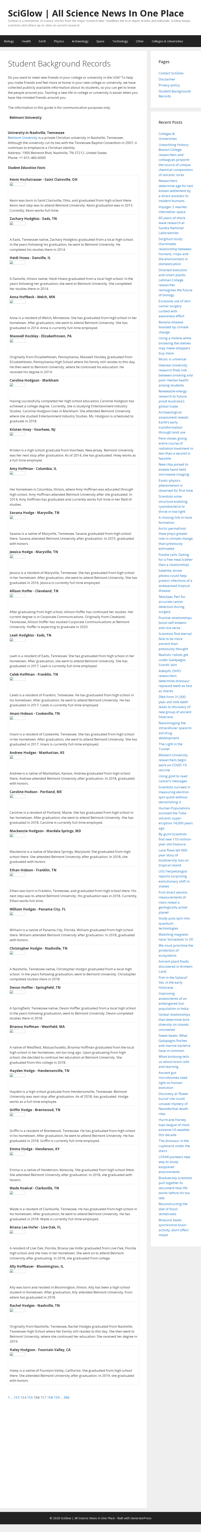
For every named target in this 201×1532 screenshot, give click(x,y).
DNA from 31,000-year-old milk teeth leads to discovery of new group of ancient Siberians (175, 707)
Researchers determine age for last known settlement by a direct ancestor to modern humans (176, 190)
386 (66, 1397)
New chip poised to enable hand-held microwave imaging (174, 469)
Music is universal (172, 359)
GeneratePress (141, 1518)
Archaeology (80, 41)
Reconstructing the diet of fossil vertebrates (173, 1209)
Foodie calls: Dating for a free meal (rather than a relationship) (176, 559)
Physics (59, 41)
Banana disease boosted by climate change (173, 327)
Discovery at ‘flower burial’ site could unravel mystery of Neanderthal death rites (173, 1103)
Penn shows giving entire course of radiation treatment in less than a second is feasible (176, 448)
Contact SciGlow (171, 73)
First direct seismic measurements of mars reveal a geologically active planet (173, 902)
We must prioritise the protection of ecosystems (176, 950)
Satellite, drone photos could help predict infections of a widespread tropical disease (175, 580)
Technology (120, 41)
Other (140, 41)
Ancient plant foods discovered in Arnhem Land (175, 966)
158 (50, 1397)
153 (17, 1397)
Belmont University (22, 137)
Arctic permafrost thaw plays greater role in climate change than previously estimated (176, 538)
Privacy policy (169, 85)
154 (23, 1397)
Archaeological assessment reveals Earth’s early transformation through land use (173, 422)
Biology (9, 41)
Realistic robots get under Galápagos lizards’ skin (173, 659)
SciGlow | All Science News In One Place (96, 13)
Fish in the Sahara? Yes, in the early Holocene (173, 982)
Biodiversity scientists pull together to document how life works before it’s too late (175, 1188)
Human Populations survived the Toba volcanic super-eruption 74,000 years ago (176, 818)
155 (30, 1397)
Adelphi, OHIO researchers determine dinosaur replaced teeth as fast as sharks (175, 681)
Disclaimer (167, 79)
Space (100, 41)
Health (26, 41)
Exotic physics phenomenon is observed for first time (176, 485)
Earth (42, 41)
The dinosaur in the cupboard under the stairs (174, 1145)
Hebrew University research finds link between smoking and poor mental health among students (176, 375)
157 (43, 1397)
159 (57, 1397)
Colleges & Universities (167, 41)
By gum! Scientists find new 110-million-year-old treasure (175, 839)
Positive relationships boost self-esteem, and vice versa (175, 622)
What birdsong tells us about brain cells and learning (174, 1061)
